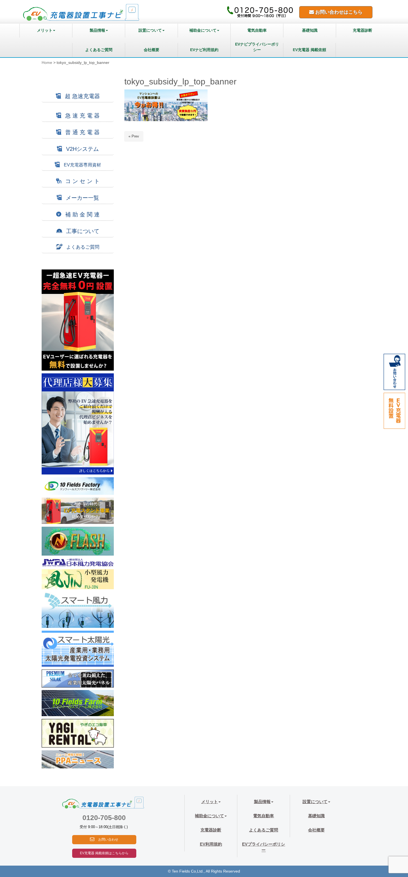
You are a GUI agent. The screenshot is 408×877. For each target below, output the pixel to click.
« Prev (134, 136)
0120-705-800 (104, 817)
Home (47, 63)
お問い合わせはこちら (338, 12)
